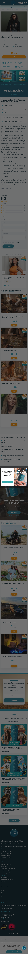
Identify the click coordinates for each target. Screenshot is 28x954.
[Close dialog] (26, 468)
